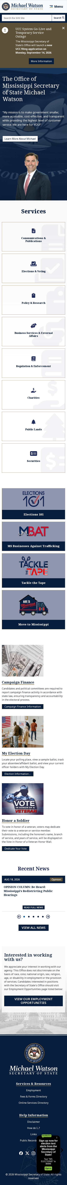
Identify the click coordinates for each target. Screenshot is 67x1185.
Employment (33, 1090)
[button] (24, 916)
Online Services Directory (33, 1102)
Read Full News (33, 907)
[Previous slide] (19, 916)
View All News (33, 928)
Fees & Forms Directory (33, 1096)
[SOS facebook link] (21, 1153)
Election (17, 774)
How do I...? (33, 1128)
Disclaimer (33, 1121)
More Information (41, 61)
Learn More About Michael (20, 138)
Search (57, 17)
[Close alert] (63, 28)
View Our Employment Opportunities (33, 1001)
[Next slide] (47, 916)
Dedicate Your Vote (16, 848)
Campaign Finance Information (23, 706)
